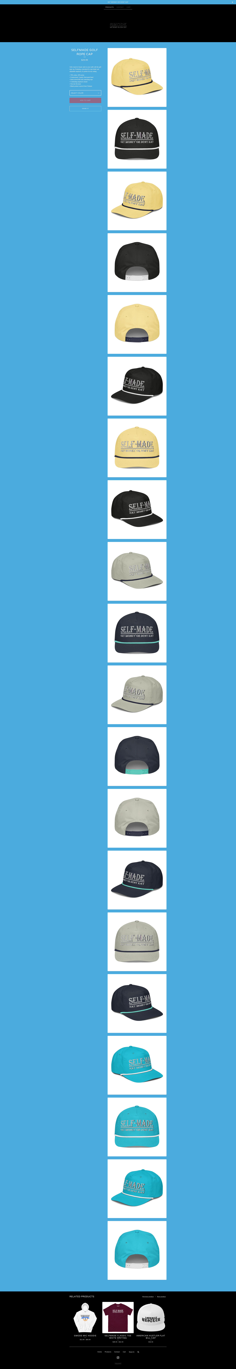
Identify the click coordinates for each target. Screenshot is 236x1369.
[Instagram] (118, 1358)
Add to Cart (85, 100)
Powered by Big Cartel (118, 1363)
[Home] (118, 25)
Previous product (148, 1296)
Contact (120, 7)
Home (99, 1352)
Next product (161, 1296)
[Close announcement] (232, 2)
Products (109, 7)
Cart (129, 7)
